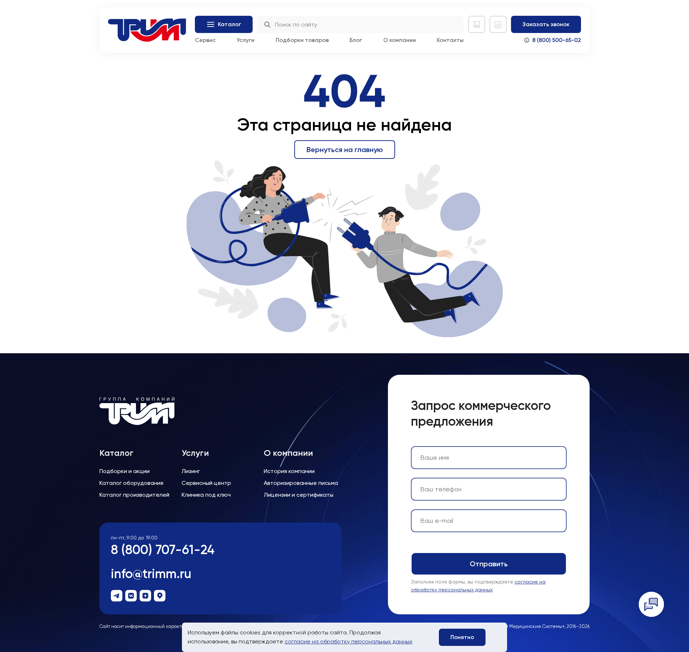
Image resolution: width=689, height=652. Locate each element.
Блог (356, 40)
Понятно (462, 637)
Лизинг (191, 471)
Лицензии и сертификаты (298, 494)
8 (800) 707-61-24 (163, 549)
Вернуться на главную (344, 149)
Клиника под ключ (206, 494)
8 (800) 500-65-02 (556, 40)
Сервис (205, 40)
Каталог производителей (134, 494)
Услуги (245, 40)
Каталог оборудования (131, 482)
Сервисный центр (206, 482)
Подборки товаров (302, 40)
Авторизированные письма (301, 482)
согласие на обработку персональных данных (348, 641)
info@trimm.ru (151, 573)
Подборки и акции (124, 471)
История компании (289, 471)
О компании (399, 40)
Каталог (116, 453)
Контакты (450, 40)
